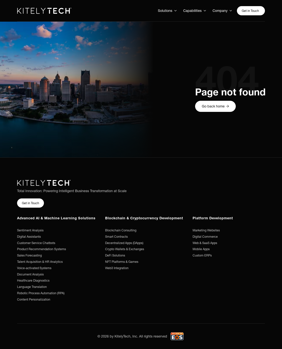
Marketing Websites (206, 230)
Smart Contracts (116, 236)
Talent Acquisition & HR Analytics (40, 262)
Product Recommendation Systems (41, 249)
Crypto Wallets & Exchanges (124, 249)
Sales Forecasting (29, 255)
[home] (44, 11)
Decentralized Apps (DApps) (124, 243)
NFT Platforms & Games (121, 262)
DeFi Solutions (115, 255)
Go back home (215, 106)
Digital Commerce (205, 236)
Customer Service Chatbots (36, 243)
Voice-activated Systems (34, 268)
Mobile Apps (201, 249)
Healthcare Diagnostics (33, 280)
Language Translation (32, 287)
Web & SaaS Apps (205, 243)
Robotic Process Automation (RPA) (40, 293)
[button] (167, 11)
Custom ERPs (202, 255)
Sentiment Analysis (30, 230)
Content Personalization (33, 299)
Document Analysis (30, 274)
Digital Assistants (29, 236)
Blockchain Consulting (120, 230)
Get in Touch (250, 11)
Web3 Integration (117, 268)
